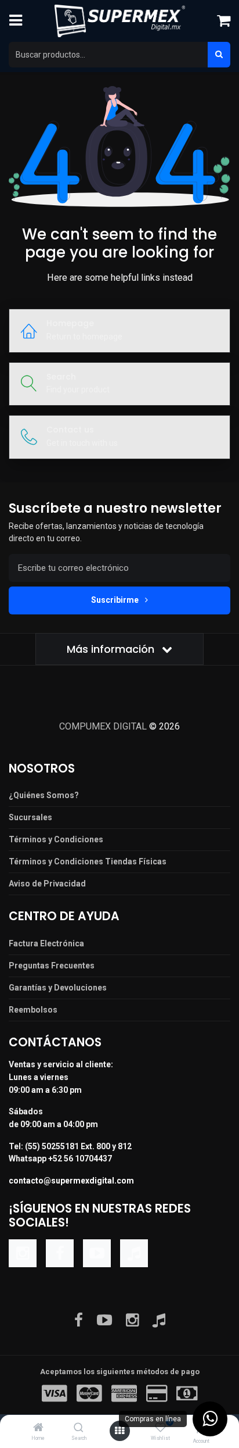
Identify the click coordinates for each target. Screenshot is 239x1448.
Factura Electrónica (46, 943)
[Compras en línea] (210, 1418)
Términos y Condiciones (56, 839)
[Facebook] (60, 1253)
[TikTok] (134, 1253)
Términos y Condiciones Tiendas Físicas (87, 861)
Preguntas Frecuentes (52, 965)
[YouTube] (97, 1253)
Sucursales (30, 817)
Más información (112, 649)
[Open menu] (119, 1431)
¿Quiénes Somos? (44, 795)
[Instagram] (23, 1253)
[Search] (78, 1428)
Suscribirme (115, 600)
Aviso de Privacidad (47, 883)
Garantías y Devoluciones (58, 987)
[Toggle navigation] (16, 21)
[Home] (38, 1428)
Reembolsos (33, 1009)
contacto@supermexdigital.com (71, 1180)
